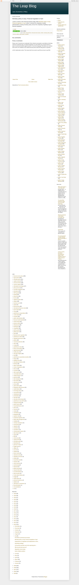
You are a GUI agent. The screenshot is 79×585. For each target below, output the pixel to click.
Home (33, 79)
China (15, 311)
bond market (16, 309)
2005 (15, 573)
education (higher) (18, 353)
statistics (15, 481)
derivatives (16, 291)
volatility (15, 421)
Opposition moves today (20, 549)
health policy (16, 351)
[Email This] (20, 31)
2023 (15, 499)
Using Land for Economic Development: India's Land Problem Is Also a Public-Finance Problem (62, 255)
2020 (15, 505)
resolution (16, 427)
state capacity (17, 372)
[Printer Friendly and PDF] (16, 31)
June (16, 553)
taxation (15, 458)
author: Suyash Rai (62, 174)
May (16, 555)
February (17, 561)
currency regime (17, 284)
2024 (15, 497)
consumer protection (18, 341)
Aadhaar (15, 451)
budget (15, 476)
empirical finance (17, 375)
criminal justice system (18, 431)
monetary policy (47, 32)
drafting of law (17, 360)
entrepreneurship (17, 402)
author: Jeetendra (62, 99)
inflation (15, 301)
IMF (14, 436)
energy (15, 345)
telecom (15, 368)
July (16, 535)
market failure (17, 389)
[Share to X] (23, 31)
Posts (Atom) (59, 30)
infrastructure (16, 324)
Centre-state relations (18, 475)
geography (16, 414)
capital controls (17, 281)
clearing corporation (18, 422)
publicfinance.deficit (18, 336)
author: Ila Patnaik (62, 96)
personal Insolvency (18, 480)
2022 (15, 501)
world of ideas (17, 321)
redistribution (16, 394)
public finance (17, 404)
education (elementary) (19, 399)
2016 (15, 512)
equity (15, 304)
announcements (17, 282)
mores (15, 434)
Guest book (60, 229)
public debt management (19, 419)
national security (17, 454)
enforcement (16, 438)
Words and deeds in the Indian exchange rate (62, 216)
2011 (15, 522)
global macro (16, 331)
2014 (15, 516)
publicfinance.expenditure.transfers (21, 357)
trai (14, 488)
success (15, 449)
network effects (17, 470)
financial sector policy (36, 32)
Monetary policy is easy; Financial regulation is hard (26, 539)
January (17, 563)
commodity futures (18, 373)
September (17, 532)
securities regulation (18, 289)
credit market (16, 314)
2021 (15, 503)
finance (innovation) (18, 348)
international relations (18, 362)
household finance (18, 405)
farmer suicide (17, 453)
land (14, 355)
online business (17, 463)
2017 (15, 511)
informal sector (17, 382)
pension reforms (17, 323)
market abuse (17, 478)
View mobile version (32, 81)
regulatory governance (18, 338)
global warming (17, 468)
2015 (15, 514)
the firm (15, 297)
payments (16, 377)
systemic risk (16, 416)
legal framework (17, 350)
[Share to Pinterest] (25, 31)
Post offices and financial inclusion (22, 537)
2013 (15, 518)
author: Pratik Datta (62, 134)
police (15, 407)
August (16, 533)
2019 (15, 507)
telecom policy (17, 473)
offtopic (15, 448)
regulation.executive (18, 456)
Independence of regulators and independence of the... (27, 541)
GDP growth (16, 292)
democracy (16, 296)
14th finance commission (19, 483)
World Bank (16, 443)
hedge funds (16, 446)
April (16, 557)
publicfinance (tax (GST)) (19, 400)
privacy (15, 384)
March (16, 559)
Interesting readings (19, 543)
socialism (27, 34)
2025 (15, 495)
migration (16, 426)
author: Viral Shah (62, 177)
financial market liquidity (19, 319)
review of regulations (18, 367)
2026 (15, 493)
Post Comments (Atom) (23, 85)
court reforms (16, 392)
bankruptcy (16, 326)
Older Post (50, 79)
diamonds (16, 466)
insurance (16, 461)
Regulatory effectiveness (19, 387)
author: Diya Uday (62, 85)
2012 (15, 520)
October (17, 530)
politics (17, 34)
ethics (24, 32)
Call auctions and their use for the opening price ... (26, 545)
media (42, 32)
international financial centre (20, 308)
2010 (15, 524)
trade (15, 333)
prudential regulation (18, 417)
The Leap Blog (24, 6)
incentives (16, 370)
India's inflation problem (20, 551)
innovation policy (17, 441)
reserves (15, 409)
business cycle (17, 303)
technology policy (17, 390)
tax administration (17, 471)
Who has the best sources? (21, 547)
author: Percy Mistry (62, 122)
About (59, 20)
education (16, 397)
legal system (16, 277)
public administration (18, 318)
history (15, 358)
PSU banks (16, 380)
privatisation (16, 395)
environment (16, 424)
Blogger (45, 576)
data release (16, 432)
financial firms (28, 32)
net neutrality (16, 486)
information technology (19, 286)
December (17, 526)
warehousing (16, 465)
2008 (15, 567)
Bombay (15, 363)
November (17, 528)
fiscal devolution (17, 485)
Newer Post (15, 79)
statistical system (17, 299)
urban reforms (17, 385)
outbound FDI (17, 439)
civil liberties (16, 412)
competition (16, 328)
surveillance (16, 429)
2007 (15, 569)
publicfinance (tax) (18, 346)
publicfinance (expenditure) (19, 313)
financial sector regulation (19, 335)
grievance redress (17, 444)
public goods (22, 34)
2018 (15, 509)
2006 (15, 571)
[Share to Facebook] (24, 31)
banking (15, 294)
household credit (17, 459)
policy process (17, 287)
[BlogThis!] (22, 31)
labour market (17, 365)
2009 (15, 565)
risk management (17, 378)
